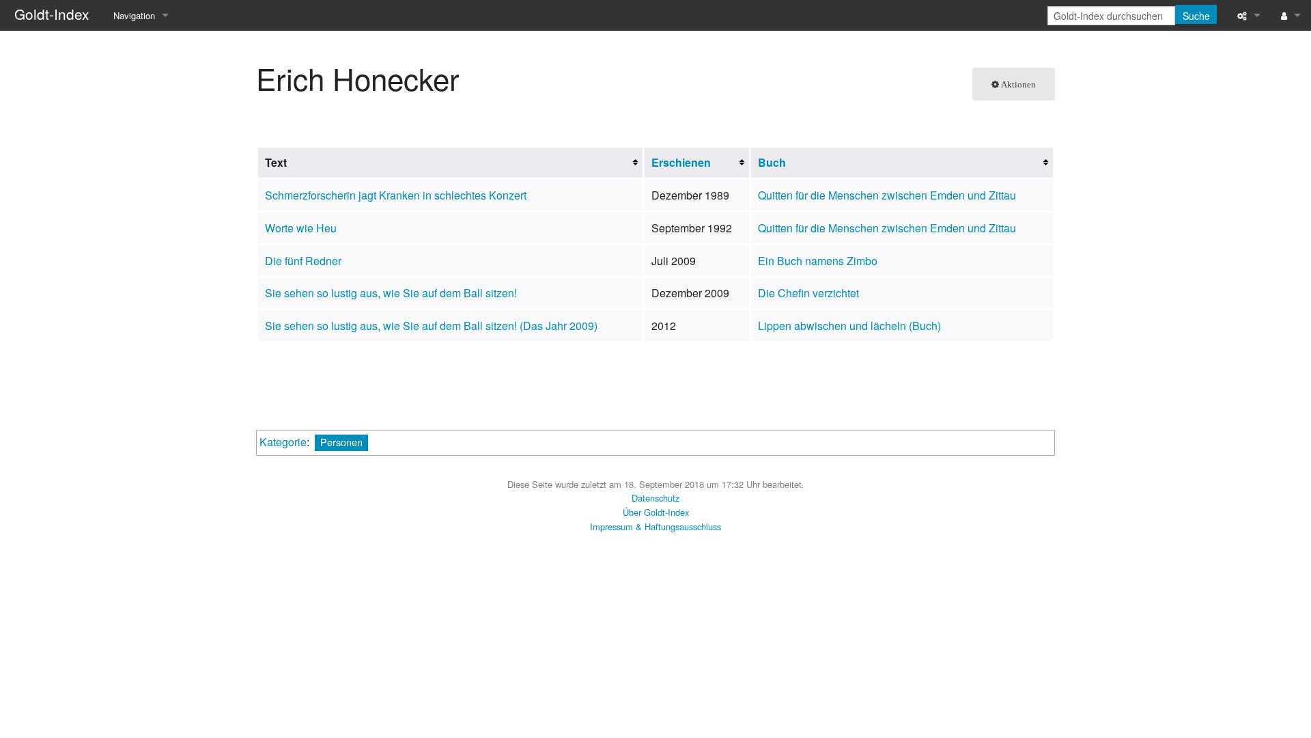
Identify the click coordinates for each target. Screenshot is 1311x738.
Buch (772, 162)
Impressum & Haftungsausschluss (655, 526)
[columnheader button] (697, 162)
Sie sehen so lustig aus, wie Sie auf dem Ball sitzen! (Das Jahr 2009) (431, 325)
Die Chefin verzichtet (808, 293)
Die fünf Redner (303, 261)
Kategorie (283, 442)
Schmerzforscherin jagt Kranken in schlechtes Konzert (395, 195)
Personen (341, 442)
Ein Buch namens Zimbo (817, 261)
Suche (1196, 16)
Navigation (134, 15)
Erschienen (681, 162)
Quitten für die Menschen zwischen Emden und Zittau (887, 195)
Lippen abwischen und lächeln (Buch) (849, 325)
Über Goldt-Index (656, 512)
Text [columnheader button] (276, 162)
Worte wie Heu (301, 228)
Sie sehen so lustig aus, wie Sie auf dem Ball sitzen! (391, 293)
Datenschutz (655, 497)
